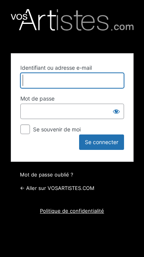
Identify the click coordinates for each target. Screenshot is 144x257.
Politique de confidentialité (72, 211)
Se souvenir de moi (57, 129)
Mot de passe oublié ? (46, 174)
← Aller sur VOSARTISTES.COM (57, 188)
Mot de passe (37, 98)
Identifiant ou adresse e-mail (56, 67)
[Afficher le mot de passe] (116, 111)
